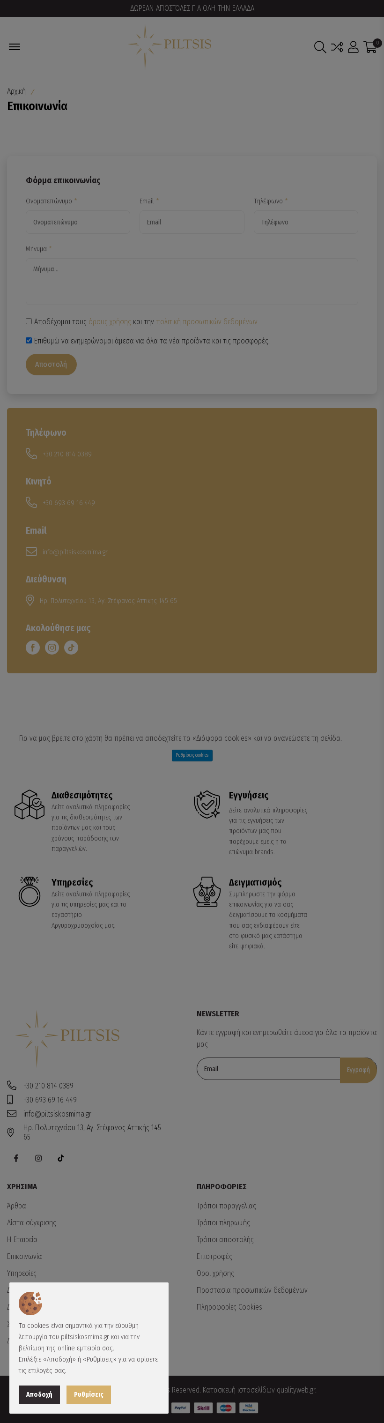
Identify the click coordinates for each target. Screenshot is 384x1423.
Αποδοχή (39, 1395)
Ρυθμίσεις (88, 1395)
